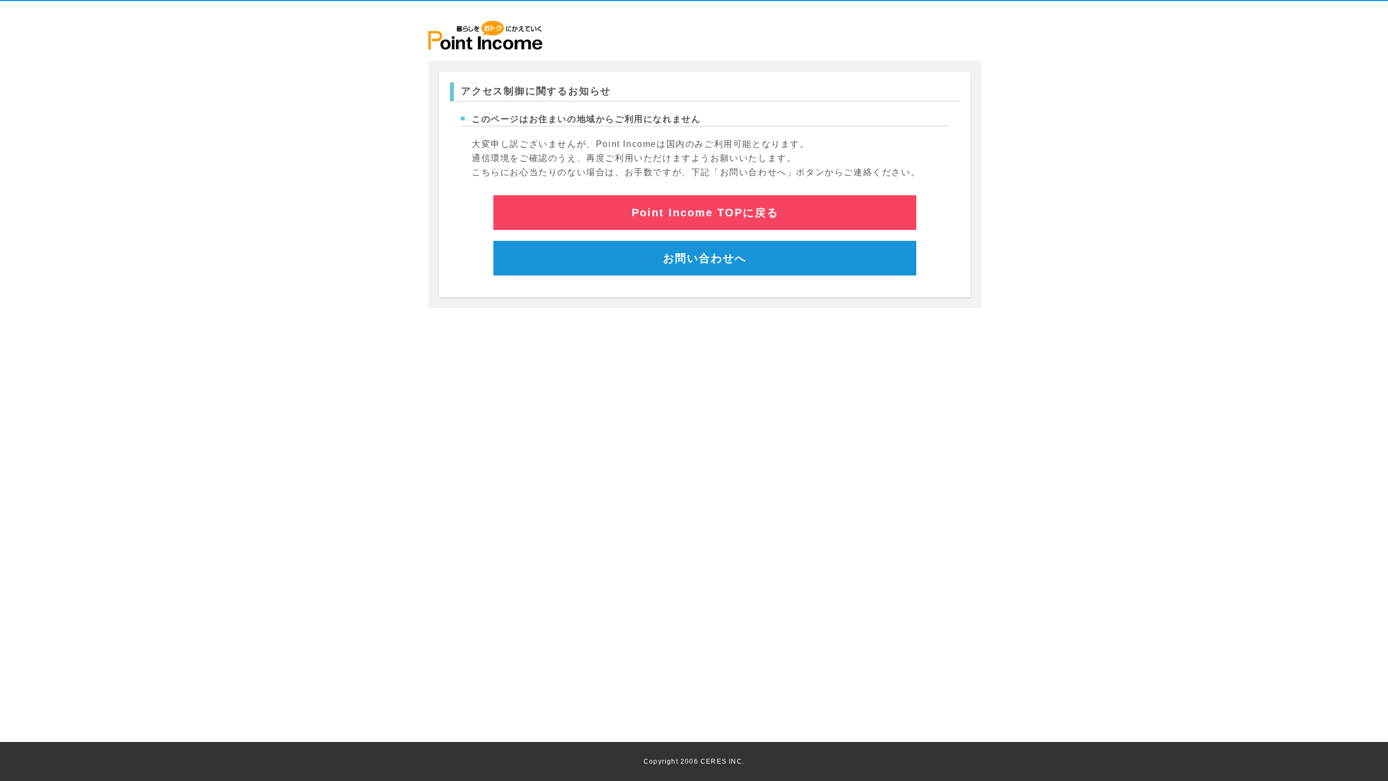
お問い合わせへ (705, 258)
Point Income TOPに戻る (705, 213)
